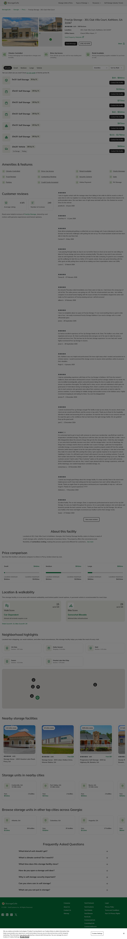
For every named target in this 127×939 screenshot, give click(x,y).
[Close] (124, 933)
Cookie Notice (24, 937)
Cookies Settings (97, 933)
